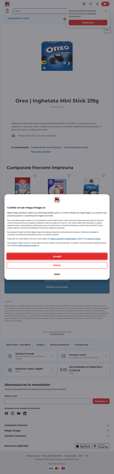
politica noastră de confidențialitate (63, 239)
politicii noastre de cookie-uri (28, 245)
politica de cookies (94, 239)
